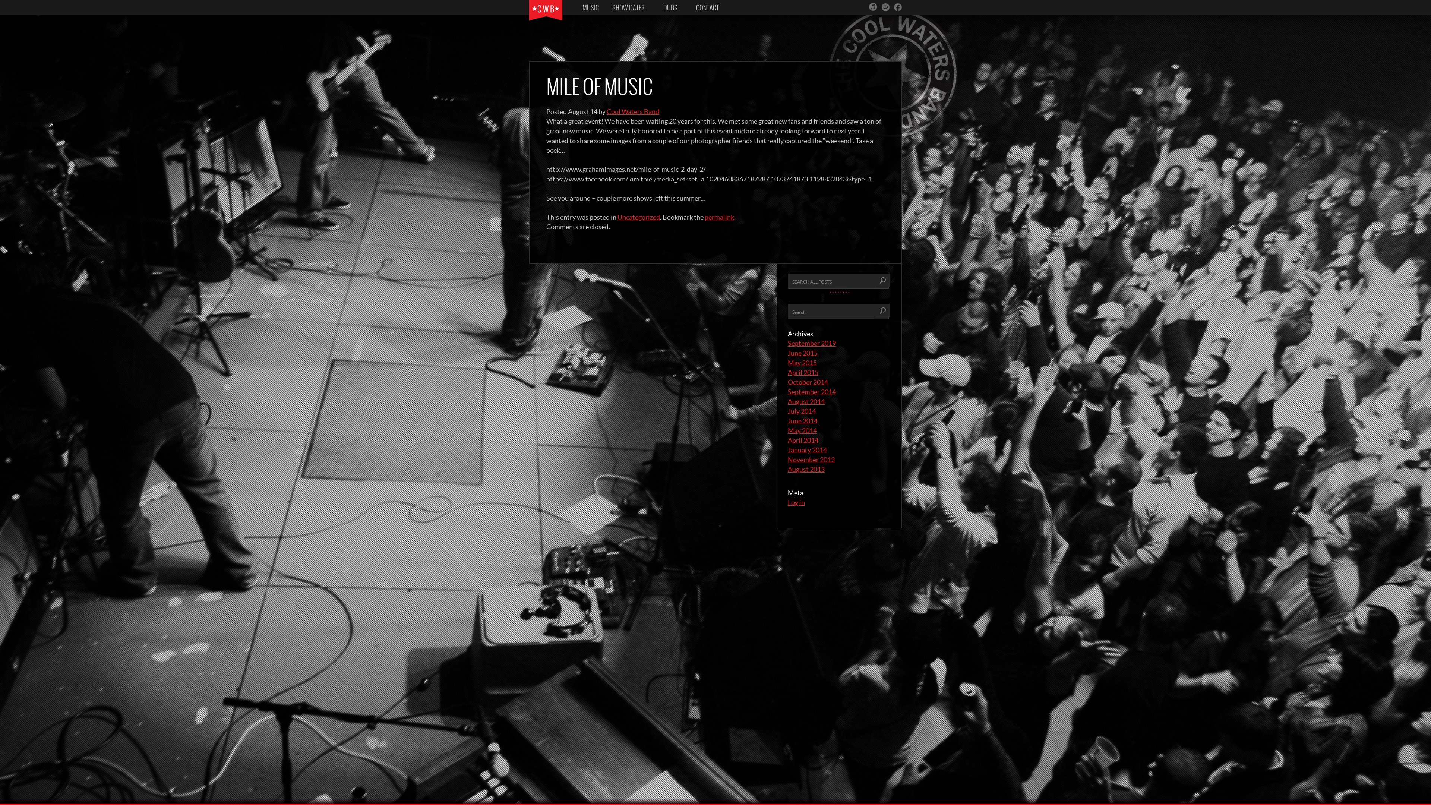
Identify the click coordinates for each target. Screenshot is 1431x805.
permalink (719, 217)
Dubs (670, 7)
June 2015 (803, 353)
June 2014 (803, 421)
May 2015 (802, 363)
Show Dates (628, 7)
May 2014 (802, 431)
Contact (707, 7)
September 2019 (812, 343)
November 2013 (811, 460)
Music (590, 7)
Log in (796, 502)
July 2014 (802, 411)
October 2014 (808, 382)
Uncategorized (638, 217)
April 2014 (803, 440)
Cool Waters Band (633, 112)
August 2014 (806, 401)
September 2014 (812, 392)
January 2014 (807, 450)
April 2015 (803, 372)
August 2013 (806, 469)
